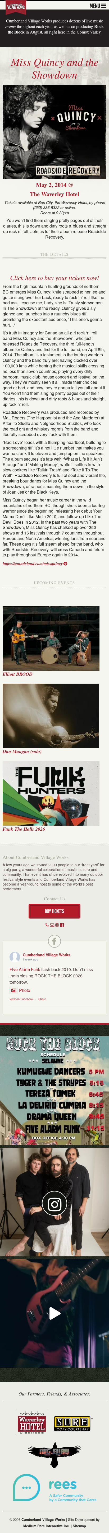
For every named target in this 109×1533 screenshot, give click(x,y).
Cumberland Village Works (46, 954)
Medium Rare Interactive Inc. (46, 1525)
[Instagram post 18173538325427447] (54, 1090)
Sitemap (79, 1525)
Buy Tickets (54, 911)
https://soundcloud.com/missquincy (33, 563)
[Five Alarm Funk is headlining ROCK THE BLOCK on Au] (54, 1313)
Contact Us (54, 898)
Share (42, 999)
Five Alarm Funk (25, 969)
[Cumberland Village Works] (16, 7)
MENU (95, 5)
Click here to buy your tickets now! (54, 277)
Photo (24, 990)
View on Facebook (21, 999)
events (10, 26)
